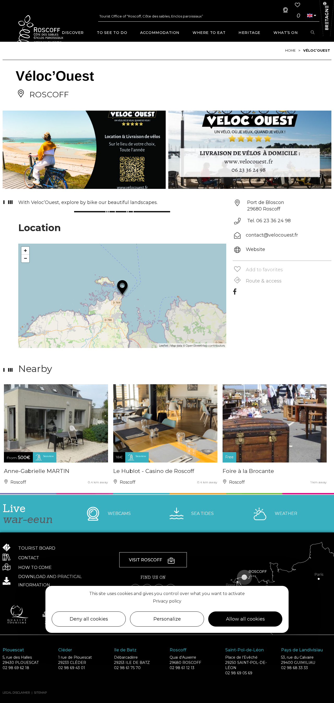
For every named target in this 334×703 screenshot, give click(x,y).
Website (255, 249)
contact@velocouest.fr (272, 235)
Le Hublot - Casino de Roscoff (153, 471)
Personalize (167, 619)
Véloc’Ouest (316, 50)
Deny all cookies (89, 619)
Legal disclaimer (16, 692)
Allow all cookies (245, 619)
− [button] (25, 258)
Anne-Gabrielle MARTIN (36, 471)
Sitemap (40, 692)
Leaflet (163, 345)
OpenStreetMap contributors (205, 345)
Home (290, 50)
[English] (309, 15)
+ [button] (25, 250)
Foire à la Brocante (248, 471)
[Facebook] (234, 293)
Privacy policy (167, 601)
